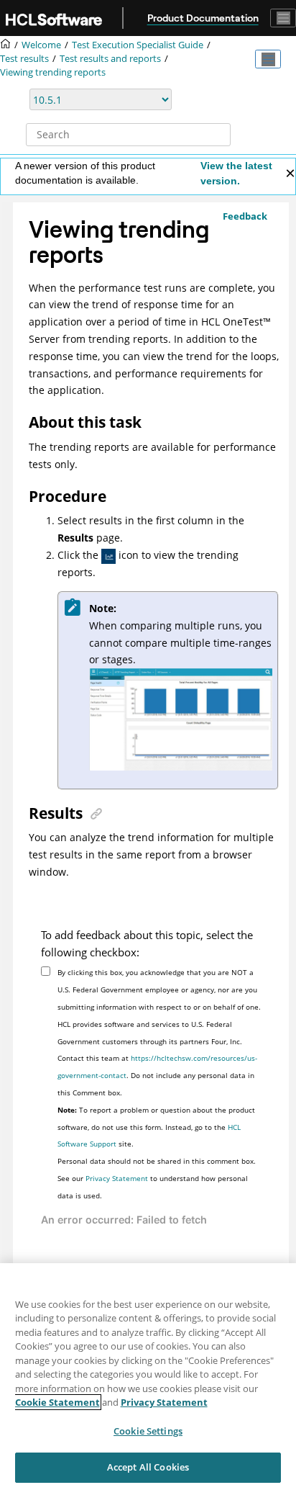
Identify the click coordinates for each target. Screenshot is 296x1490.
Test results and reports (110, 59)
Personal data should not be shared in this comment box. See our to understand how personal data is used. (156, 1178)
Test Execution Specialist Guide (137, 45)
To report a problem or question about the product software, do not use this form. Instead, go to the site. (156, 1127)
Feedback (245, 216)
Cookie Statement (57, 1402)
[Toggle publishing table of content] (268, 59)
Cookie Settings (148, 1430)
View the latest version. (236, 173)
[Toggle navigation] (283, 18)
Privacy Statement (116, 1178)
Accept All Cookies (148, 1466)
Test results (24, 59)
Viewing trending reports (53, 72)
